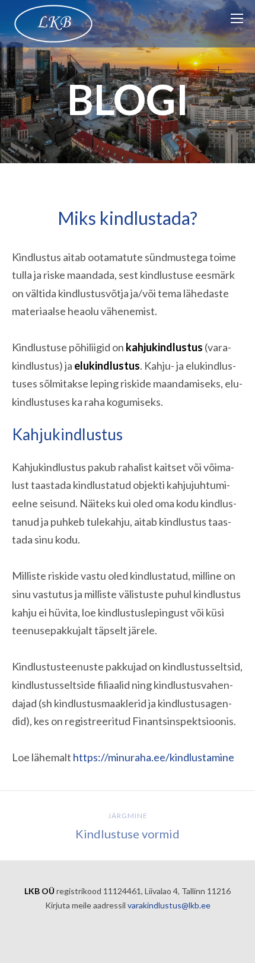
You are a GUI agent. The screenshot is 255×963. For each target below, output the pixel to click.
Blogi (128, 99)
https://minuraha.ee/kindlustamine (153, 757)
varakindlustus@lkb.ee (169, 905)
